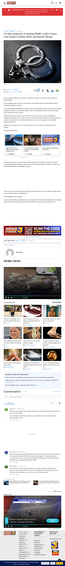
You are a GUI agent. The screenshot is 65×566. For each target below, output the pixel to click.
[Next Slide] (60, 146)
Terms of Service (23, 532)
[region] (32, 441)
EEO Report (22, 552)
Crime (17, 240)
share (54, 419)
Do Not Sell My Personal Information (25, 556)
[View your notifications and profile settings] (59, 403)
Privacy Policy (23, 534)
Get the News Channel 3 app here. (32, 237)
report (58, 419)
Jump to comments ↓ (9, 245)
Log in (54, 391)
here (36, 385)
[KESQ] (13, 3)
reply (11, 419)
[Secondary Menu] (6, 3)
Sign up (58, 391)
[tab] (9, 403)
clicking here (9, 382)
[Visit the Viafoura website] (57, 491)
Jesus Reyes (8, 89)
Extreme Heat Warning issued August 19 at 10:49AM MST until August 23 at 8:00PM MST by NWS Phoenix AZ (36, 12)
